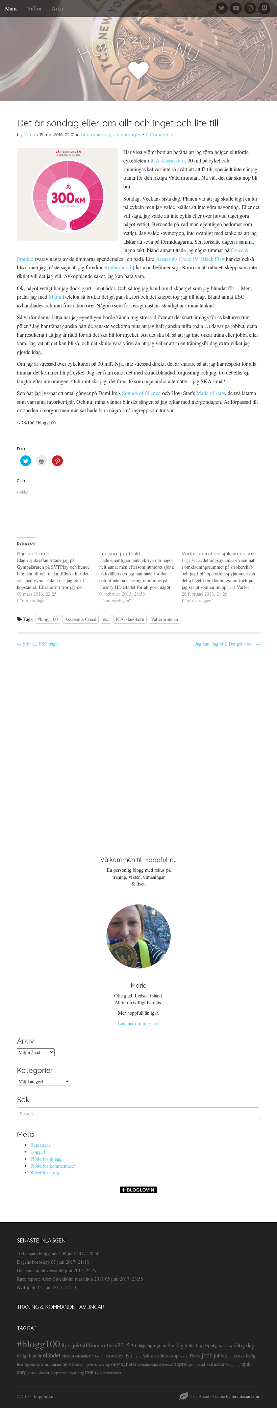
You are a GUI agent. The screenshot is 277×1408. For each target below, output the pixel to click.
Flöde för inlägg (45, 1159)
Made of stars (210, 392)
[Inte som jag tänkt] (140, 577)
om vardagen (127, 134)
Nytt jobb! (27, 1287)
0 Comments (159, 134)
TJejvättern (59, 1372)
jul (230, 1355)
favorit (100, 1356)
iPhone (194, 1356)
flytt (128, 1355)
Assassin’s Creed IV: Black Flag (190, 258)
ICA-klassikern (130, 619)
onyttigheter (123, 1363)
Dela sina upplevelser (37, 1270)
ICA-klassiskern (167, 160)
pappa (180, 1364)
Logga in (39, 1151)
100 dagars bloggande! (38, 1253)
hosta (183, 1356)
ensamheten (84, 1355)
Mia (27, 134)
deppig (210, 1345)
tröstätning (76, 1372)
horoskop (169, 1355)
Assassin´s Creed (80, 619)
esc (106, 619)
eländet (51, 1355)
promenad (197, 1364)
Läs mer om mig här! (138, 1023)
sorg (22, 1372)
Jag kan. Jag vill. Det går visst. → (227, 643)
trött (89, 1371)
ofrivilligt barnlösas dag (92, 1364)
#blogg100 (47, 619)
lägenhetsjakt (33, 1364)
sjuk (246, 1363)
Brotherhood (117, 267)
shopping (233, 1364)
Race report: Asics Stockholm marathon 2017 (60, 1279)
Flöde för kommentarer (52, 1166)
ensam (68, 1355)
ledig (250, 1355)
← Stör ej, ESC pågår (38, 643)
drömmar (225, 1345)
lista (20, 1364)
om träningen (95, 134)
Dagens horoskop (33, 1262)
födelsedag (151, 1355)
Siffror (35, 8)
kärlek (239, 1356)
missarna (53, 1364)
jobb (207, 1355)
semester (215, 1363)
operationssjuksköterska (155, 1364)
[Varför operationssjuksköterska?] (223, 577)
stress (32, 1372)
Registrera (40, 1145)
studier (44, 1372)
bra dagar (177, 1345)
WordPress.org (44, 1172)
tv (97, 1372)
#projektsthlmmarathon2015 (95, 1345)
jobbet (220, 1355)
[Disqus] (138, 746)
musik (68, 1364)
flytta (137, 1355)
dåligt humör (29, 1355)
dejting (195, 1345)
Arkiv (58, 8)
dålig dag (244, 1345)
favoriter (114, 1355)
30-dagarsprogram (148, 1345)
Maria (11, 8)
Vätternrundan (164, 619)
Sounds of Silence (141, 392)
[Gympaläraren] (58, 577)
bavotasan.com (245, 1396)
